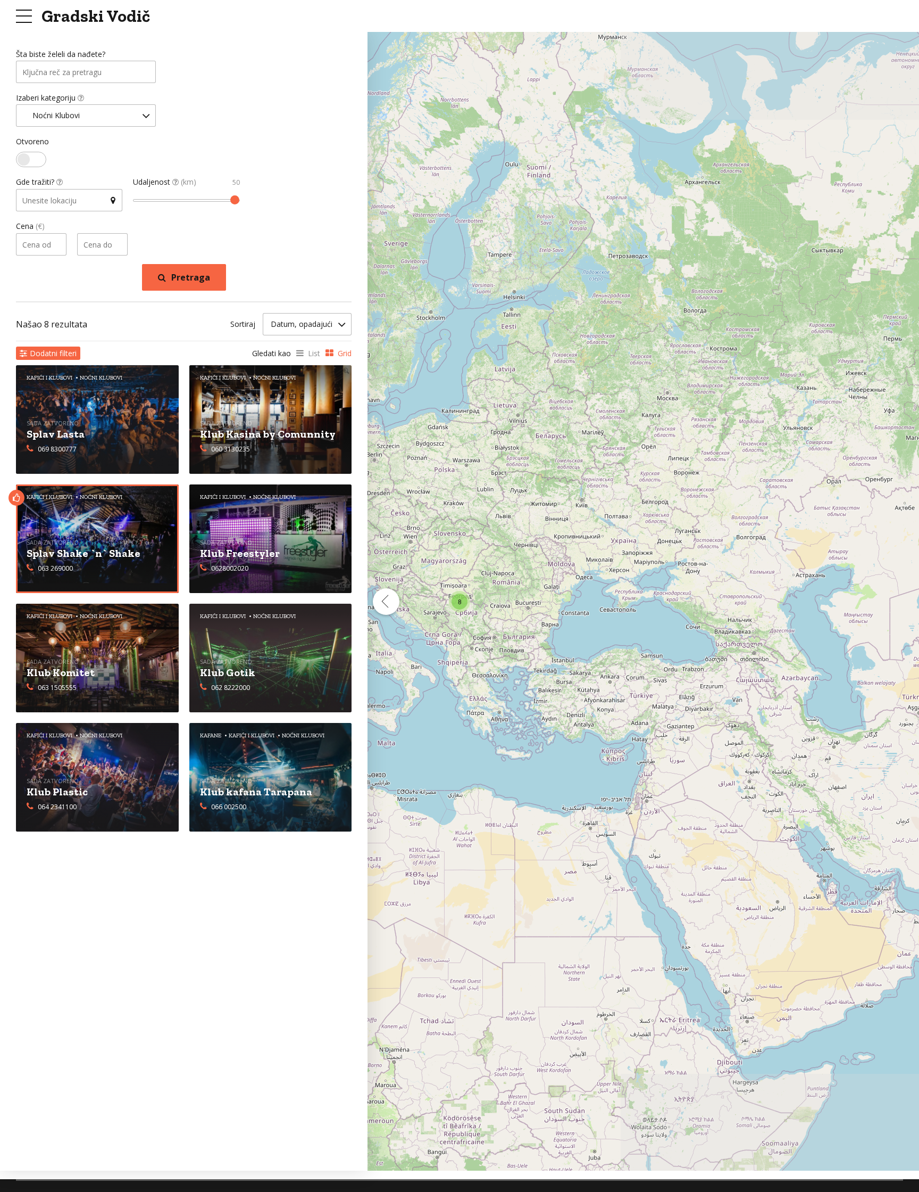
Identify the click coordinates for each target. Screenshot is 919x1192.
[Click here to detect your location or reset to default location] (112, 200)
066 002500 (228, 806)
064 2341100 (57, 806)
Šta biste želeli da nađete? (60, 54)
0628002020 (229, 568)
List (314, 353)
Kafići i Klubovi (49, 497)
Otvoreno (32, 141)
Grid (345, 353)
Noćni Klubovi (101, 497)
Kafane (210, 735)
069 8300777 (57, 449)
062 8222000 (230, 687)
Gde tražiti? (36, 182)
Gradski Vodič (95, 16)
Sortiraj (242, 324)
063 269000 (55, 568)
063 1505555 (57, 687)
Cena (30, 226)
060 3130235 (230, 449)
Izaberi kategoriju (47, 98)
